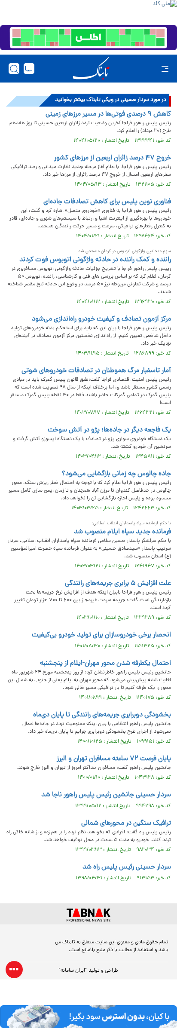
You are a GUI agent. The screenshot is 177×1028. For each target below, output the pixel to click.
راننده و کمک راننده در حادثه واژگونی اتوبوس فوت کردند (95, 260)
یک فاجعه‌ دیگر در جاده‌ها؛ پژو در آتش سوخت (109, 430)
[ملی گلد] (88, 11)
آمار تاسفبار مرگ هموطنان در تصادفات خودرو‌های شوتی (96, 371)
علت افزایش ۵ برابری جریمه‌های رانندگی (118, 583)
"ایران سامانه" (73, 971)
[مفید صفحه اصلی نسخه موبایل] (88, 38)
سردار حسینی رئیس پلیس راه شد (126, 867)
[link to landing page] (91, 68)
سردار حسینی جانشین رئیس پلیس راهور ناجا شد (106, 795)
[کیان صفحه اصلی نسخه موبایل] (88, 1016)
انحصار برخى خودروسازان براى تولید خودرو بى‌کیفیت (101, 635)
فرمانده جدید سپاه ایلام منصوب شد (122, 532)
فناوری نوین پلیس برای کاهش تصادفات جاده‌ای (107, 202)
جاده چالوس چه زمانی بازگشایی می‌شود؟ (116, 474)
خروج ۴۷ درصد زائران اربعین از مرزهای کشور (112, 158)
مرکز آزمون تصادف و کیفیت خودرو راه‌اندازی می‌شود (101, 319)
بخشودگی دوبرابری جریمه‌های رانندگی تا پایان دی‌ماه (102, 715)
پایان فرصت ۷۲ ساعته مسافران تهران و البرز (114, 759)
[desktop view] (29, 68)
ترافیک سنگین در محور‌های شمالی (126, 823)
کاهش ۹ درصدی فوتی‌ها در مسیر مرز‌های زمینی (108, 114)
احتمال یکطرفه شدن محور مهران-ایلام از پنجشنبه (105, 663)
